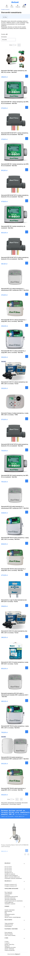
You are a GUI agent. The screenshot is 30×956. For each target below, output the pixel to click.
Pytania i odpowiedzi (10, 910)
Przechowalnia (8, 926)
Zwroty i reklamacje (9, 948)
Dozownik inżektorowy (10, 898)
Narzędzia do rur (9, 872)
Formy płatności (8, 932)
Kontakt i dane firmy (9, 944)
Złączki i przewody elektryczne (12, 877)
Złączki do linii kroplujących (11, 875)
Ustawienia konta (9, 924)
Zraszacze (7, 895)
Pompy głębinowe (9, 902)
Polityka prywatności (10, 950)
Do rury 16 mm (8, 866)
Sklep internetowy (13, 954)
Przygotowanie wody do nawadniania (13, 900)
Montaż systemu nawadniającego (13, 917)
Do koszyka (26, 76)
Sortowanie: (4, 36)
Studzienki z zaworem (10, 903)
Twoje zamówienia (9, 923)
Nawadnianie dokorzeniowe (11, 896)
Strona (10, 45)
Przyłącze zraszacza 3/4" (11, 886)
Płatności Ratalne (9, 934)
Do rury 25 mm (8, 869)
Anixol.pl (5, 9)
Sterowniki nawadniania (10, 899)
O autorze (7, 943)
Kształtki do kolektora (10, 874)
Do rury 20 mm (8, 868)
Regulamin (7, 945)
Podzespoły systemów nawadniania (13, 878)
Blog (6, 912)
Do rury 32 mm (8, 871)
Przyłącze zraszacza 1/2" (11, 884)
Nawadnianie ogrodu (10, 914)
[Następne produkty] (17, 799)
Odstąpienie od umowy (10, 947)
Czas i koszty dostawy (10, 935)
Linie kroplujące (8, 893)
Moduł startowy (8, 911)
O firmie (6, 941)
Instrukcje (7, 915)
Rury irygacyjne (8, 892)
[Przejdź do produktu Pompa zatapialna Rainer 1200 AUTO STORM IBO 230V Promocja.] (15, 833)
